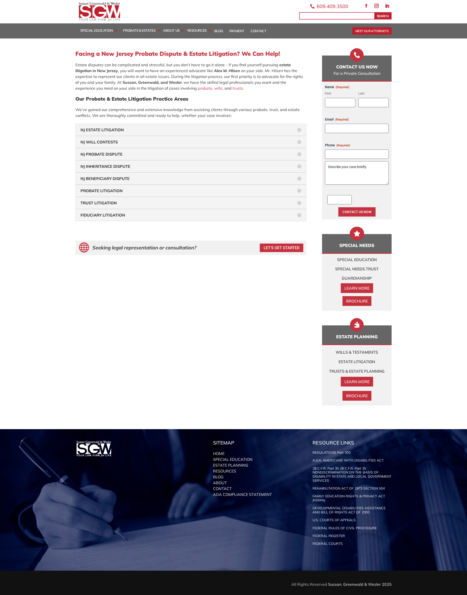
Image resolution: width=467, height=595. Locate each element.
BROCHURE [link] (357, 301)
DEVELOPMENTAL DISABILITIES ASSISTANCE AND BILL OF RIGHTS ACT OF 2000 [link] (349, 510)
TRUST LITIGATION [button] (99, 203)
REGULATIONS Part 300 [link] (331, 453)
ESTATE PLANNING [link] (230, 465)
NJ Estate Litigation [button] (102, 130)
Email (337, 119)
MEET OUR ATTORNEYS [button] (371, 31)
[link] (99, 20)
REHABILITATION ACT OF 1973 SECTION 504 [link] (349, 488)
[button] (366, 6)
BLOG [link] (218, 31)
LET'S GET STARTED (281, 248)
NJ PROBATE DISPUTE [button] (102, 154)
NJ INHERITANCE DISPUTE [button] (105, 166)
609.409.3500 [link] (332, 6)
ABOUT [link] (220, 482)
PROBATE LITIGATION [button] (102, 191)
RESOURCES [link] (197, 31)
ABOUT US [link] (171, 31)
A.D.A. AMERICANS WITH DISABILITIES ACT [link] (348, 460)
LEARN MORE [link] (356, 288)
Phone (337, 145)
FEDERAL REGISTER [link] (329, 536)
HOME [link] (219, 453)
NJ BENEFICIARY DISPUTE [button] (105, 178)
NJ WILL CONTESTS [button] (99, 142)
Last (361, 93)
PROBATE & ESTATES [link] (139, 31)
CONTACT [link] (258, 31)
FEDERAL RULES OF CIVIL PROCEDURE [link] (345, 528)
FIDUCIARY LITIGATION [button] (103, 215)
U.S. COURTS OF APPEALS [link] (334, 520)
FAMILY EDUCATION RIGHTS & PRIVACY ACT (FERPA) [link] (349, 498)
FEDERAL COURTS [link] (328, 544)
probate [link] (205, 88)
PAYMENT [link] (236, 31)
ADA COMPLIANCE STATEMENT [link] (242, 494)
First (328, 93)
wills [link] (218, 88)
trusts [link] (238, 88)
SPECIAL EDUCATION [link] (96, 31)
